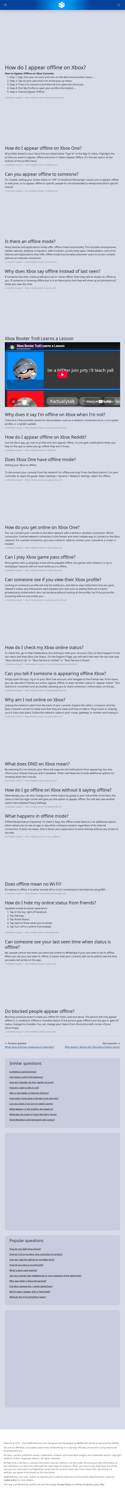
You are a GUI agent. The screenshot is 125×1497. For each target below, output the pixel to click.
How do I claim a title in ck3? (24, 1087)
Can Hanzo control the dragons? (26, 1077)
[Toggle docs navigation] (5, 5)
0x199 (80, 1443)
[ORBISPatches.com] (62, 5)
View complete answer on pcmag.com (41, 780)
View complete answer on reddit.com (40, 450)
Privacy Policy (64, 1484)
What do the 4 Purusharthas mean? (27, 1296)
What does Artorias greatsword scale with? (29, 1047)
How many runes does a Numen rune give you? (33, 1098)
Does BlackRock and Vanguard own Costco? (32, 1119)
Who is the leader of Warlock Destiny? (29, 1093)
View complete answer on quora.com (40, 288)
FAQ (102, 1484)
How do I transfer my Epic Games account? (31, 1082)
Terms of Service (84, 1484)
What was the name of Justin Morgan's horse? (33, 1114)
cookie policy (10, 1480)
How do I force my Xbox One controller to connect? (35, 1254)
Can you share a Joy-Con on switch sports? (31, 1103)
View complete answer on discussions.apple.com (45, 893)
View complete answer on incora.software (42, 836)
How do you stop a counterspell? (26, 1264)
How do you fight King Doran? (25, 1248)
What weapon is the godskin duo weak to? (31, 1109)
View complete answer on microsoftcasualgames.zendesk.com (51, 664)
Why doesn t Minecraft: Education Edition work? (92, 1047)
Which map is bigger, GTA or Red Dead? (29, 1291)
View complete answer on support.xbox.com (43, 480)
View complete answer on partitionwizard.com (44, 97)
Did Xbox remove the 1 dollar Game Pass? (31, 1286)
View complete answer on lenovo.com (41, 262)
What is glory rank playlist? (23, 1270)
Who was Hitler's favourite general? (27, 1280)
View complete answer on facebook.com (42, 932)
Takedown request (14, 97)
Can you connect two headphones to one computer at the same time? (45, 1275)
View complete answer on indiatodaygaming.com (45, 690)
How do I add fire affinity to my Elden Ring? (31, 1259)
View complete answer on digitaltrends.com (43, 806)
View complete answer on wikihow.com (41, 165)
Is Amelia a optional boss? (22, 1071)
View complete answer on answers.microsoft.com (46, 427)
